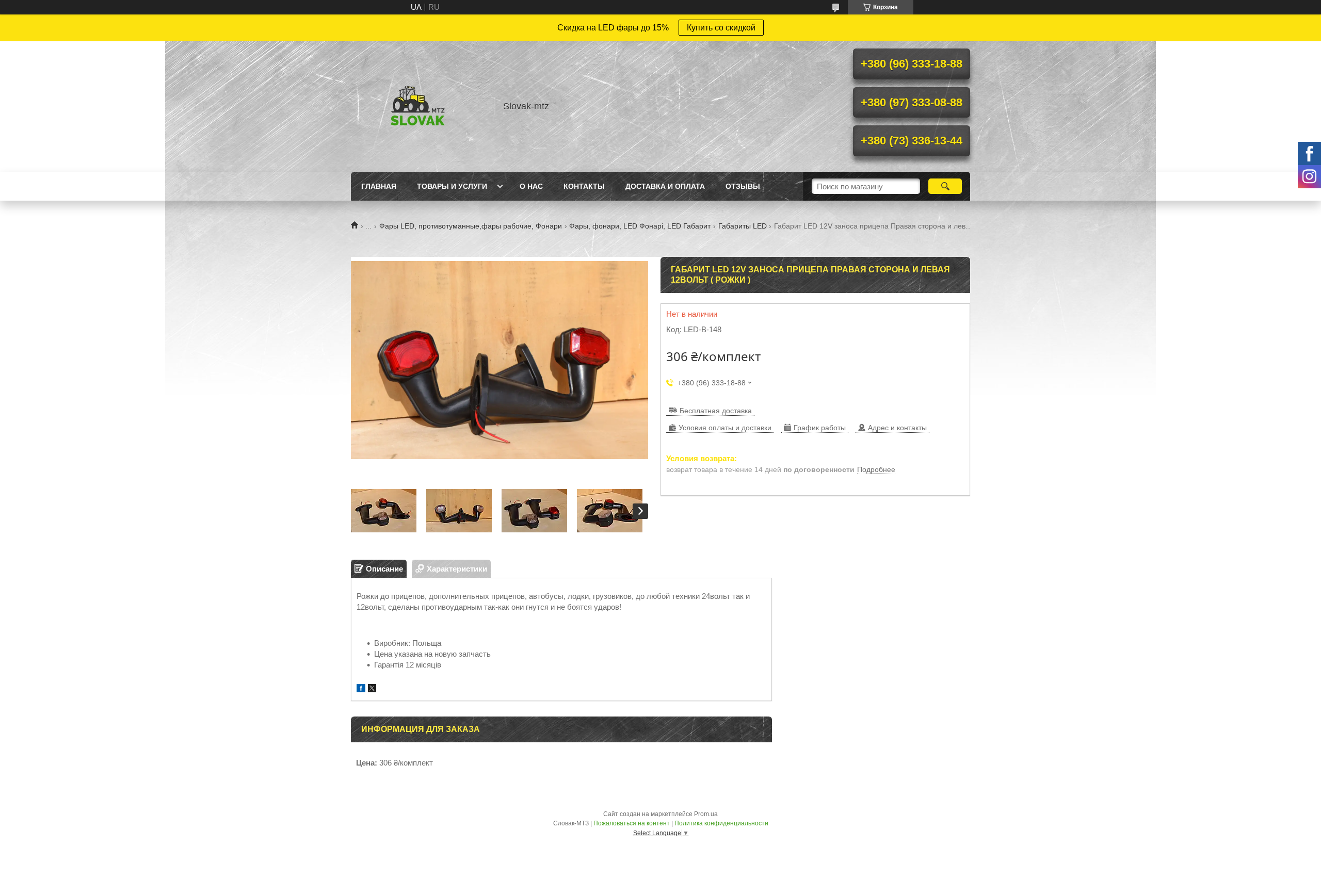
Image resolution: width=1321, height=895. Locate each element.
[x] (372, 689)
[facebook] (361, 689)
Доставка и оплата (665, 186)
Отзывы (743, 186)
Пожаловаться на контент (631, 823)
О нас (531, 186)
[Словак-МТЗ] (418, 106)
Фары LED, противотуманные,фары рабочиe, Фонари (470, 226)
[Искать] (945, 186)
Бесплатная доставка (716, 410)
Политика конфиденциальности (721, 823)
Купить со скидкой (721, 27)
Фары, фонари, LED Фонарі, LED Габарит (640, 226)
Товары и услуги (452, 186)
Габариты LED (742, 226)
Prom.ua (706, 814)
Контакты (584, 186)
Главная (378, 186)
